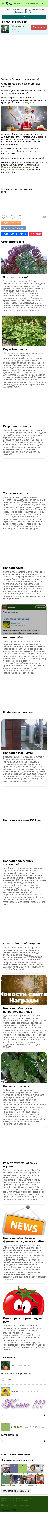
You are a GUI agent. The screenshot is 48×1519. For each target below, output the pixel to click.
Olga (20, 1485)
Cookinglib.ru (27, 102)
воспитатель (17, 1427)
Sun (13, 1365)
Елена (29, 1474)
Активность (18, 3)
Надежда (30, 1485)
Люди (43, 3)
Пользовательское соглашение (14, 1500)
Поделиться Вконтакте (14, 228)
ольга (12, 1474)
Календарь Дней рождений (16, 1491)
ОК (24, 17)
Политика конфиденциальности (15, 1505)
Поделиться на (14, 234)
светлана (15, 1391)
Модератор (18, 26)
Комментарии (32, 3)
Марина (4, 1474)
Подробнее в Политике (24, 12)
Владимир (5, 1485)
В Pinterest (35, 234)
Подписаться (38, 27)
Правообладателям (23, 1498)
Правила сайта (7, 1498)
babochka (39, 1474)
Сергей (21, 1474)
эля (36, 1485)
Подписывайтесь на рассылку (16, 167)
